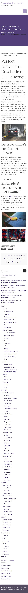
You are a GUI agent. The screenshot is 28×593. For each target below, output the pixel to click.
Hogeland (7, 445)
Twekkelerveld (8, 427)
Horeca (5, 374)
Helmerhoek (7, 459)
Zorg (5, 387)
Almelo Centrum (7, 519)
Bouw (4, 362)
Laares (6, 411)
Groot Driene (8, 514)
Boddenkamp (8, 400)
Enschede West (7, 467)
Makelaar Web (5, 579)
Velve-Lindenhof (9, 453)
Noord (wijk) (7, 488)
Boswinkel (7, 472)
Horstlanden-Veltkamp (10, 408)
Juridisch (6, 385)
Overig (6, 359)
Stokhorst (7, 440)
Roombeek (7, 430)
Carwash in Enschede (12, 196)
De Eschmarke (8, 437)
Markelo (5, 551)
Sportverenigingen (9, 335)
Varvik (5, 448)
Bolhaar (6, 416)
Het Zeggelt (7, 406)
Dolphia (6, 443)
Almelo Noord (7, 522)
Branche (3, 306)
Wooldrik (6, 451)
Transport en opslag (10, 356)
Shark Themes (20, 589)
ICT (5, 346)
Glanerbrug (6, 546)
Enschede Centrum (8, 393)
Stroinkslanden (8, 461)
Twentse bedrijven (21, 53)
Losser (5, 549)
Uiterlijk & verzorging (10, 322)
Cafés (5, 377)
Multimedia (7, 327)
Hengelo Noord (7, 485)
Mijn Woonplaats (6, 565)
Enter (4, 543)
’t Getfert (6, 395)
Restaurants (7, 379)
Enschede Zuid (7, 456)
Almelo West (6, 527)
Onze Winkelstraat (7, 571)
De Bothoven (8, 403)
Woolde (6, 504)
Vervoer (6, 325)
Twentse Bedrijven (12, 2)
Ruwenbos (7, 480)
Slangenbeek (8, 493)
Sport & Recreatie (8, 330)
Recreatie (7, 338)
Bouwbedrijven (8, 364)
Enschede (5, 53)
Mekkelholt (7, 424)
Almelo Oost (6, 525)
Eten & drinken (8, 311)
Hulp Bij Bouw (5, 573)
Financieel (7, 343)
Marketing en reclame (10, 354)
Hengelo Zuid (7, 506)
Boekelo (5, 535)
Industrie (6, 348)
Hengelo (4, 482)
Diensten (5, 382)
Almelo (3, 517)
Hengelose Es (8, 501)
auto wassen (5, 246)
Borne (4, 538)
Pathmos (6, 477)
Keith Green (8, 55)
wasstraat (10, 248)
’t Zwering (7, 469)
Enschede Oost (7, 432)
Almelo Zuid (6, 530)
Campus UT (7, 419)
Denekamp (6, 541)
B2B (4, 340)
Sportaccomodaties (10, 333)
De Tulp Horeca (6, 576)
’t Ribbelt (6, 435)
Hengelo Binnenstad (10, 498)
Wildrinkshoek (8, 512)
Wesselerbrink (8, 464)
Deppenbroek (8, 422)
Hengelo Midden (8, 496)
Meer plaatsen (5, 533)
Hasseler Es (7, 490)
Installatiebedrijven (9, 367)
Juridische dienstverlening (11, 351)
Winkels (5, 309)
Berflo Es (6, 509)
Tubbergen (6, 554)
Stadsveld (7, 475)
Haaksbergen (12, 53)
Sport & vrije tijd (9, 319)
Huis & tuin (7, 314)
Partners (3, 556)
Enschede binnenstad (10, 398)
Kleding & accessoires (10, 317)
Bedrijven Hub (5, 568)
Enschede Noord (8, 414)
